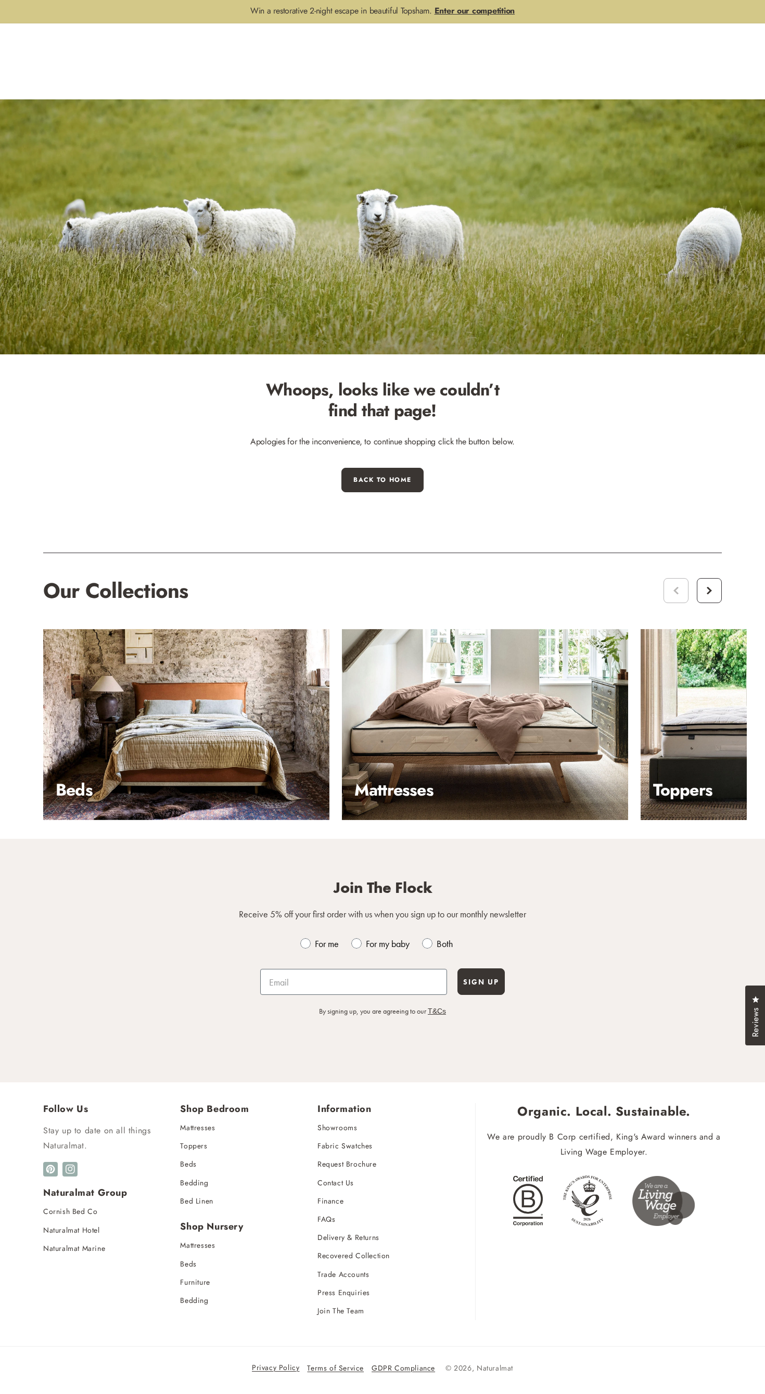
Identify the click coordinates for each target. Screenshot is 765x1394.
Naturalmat (495, 1368)
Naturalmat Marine (74, 1248)
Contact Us (335, 1183)
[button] (709, 590)
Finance (330, 1201)
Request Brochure (347, 1164)
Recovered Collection (353, 1255)
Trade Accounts (343, 1274)
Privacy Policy (275, 1367)
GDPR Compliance (403, 1368)
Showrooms (337, 1127)
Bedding (194, 1183)
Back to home (382, 479)
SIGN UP (481, 982)
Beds (188, 1164)
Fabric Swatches (345, 1146)
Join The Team (340, 1311)
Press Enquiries (343, 1292)
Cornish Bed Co (70, 1211)
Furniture (195, 1282)
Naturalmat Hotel (71, 1230)
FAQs (326, 1219)
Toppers (193, 1146)
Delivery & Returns (348, 1237)
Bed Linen (196, 1201)
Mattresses (197, 1127)
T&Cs (437, 1011)
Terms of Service (335, 1368)
